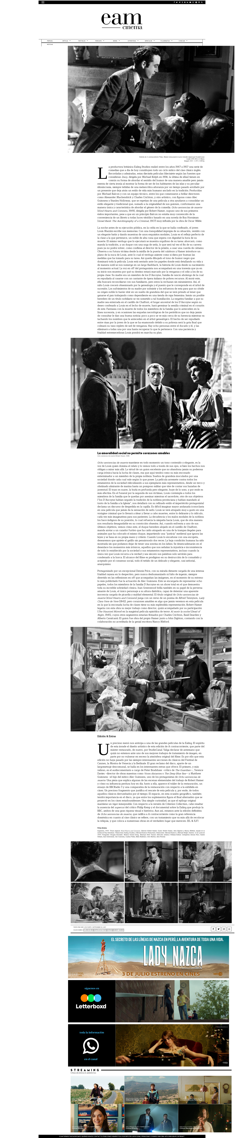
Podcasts (98, 41)
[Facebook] (213, 929)
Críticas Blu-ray (100, 930)
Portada (50, 41)
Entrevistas (132, 41)
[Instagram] (224, 929)
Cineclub (182, 41)
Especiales (148, 41)
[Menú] (43, 2)
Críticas (65, 41)
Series (115, 41)
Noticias (50, 44)
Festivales (81, 41)
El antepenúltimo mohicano (77, 8)
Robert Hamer (118, 930)
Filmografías (165, 41)
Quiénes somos (87, 1136)
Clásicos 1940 (88, 930)
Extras (109, 930)
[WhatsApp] (229, 929)
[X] (218, 929)
